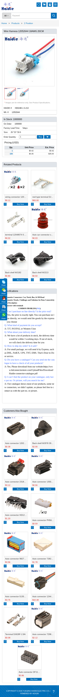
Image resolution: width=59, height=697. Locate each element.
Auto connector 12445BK (43, 596)
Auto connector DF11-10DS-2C (33, 672)
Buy (40, 137)
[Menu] (55, 4)
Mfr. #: (6, 112)
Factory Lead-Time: (12, 128)
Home (4, 23)
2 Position (28, 23)
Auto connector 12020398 (17, 443)
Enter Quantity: (10, 137)
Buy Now (20, 204)
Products (15, 23)
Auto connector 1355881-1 (44, 482)
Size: (6, 132)
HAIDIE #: (8, 108)
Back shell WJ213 (40, 272)
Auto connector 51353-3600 (18, 596)
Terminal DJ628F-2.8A (15, 634)
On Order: (8, 124)
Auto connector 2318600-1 (17, 482)
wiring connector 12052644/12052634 (22, 197)
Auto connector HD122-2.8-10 (18, 515)
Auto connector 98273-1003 (18, 559)
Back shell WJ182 (13, 272)
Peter (4, 285)
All (6, 16)
